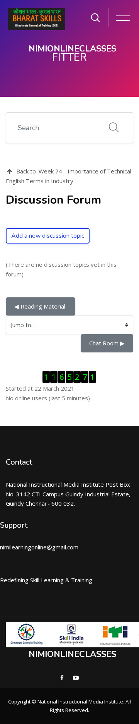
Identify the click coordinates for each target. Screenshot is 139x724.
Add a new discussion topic (47, 236)
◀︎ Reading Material (40, 306)
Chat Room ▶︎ (107, 343)
